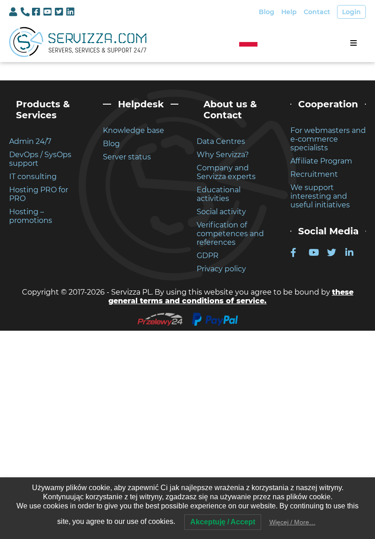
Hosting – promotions (30, 216)
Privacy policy (221, 268)
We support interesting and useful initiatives (320, 196)
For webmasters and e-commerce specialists (328, 139)
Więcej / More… (292, 522)
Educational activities (219, 194)
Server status (127, 157)
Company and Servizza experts (226, 172)
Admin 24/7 (30, 141)
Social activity (221, 211)
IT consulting (33, 176)
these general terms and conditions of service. (231, 296)
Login (351, 12)
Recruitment (314, 174)
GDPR (208, 255)
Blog (266, 12)
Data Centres (221, 141)
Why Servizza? (223, 154)
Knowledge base (133, 130)
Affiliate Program (321, 161)
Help (289, 12)
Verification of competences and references (230, 234)
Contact (317, 12)
